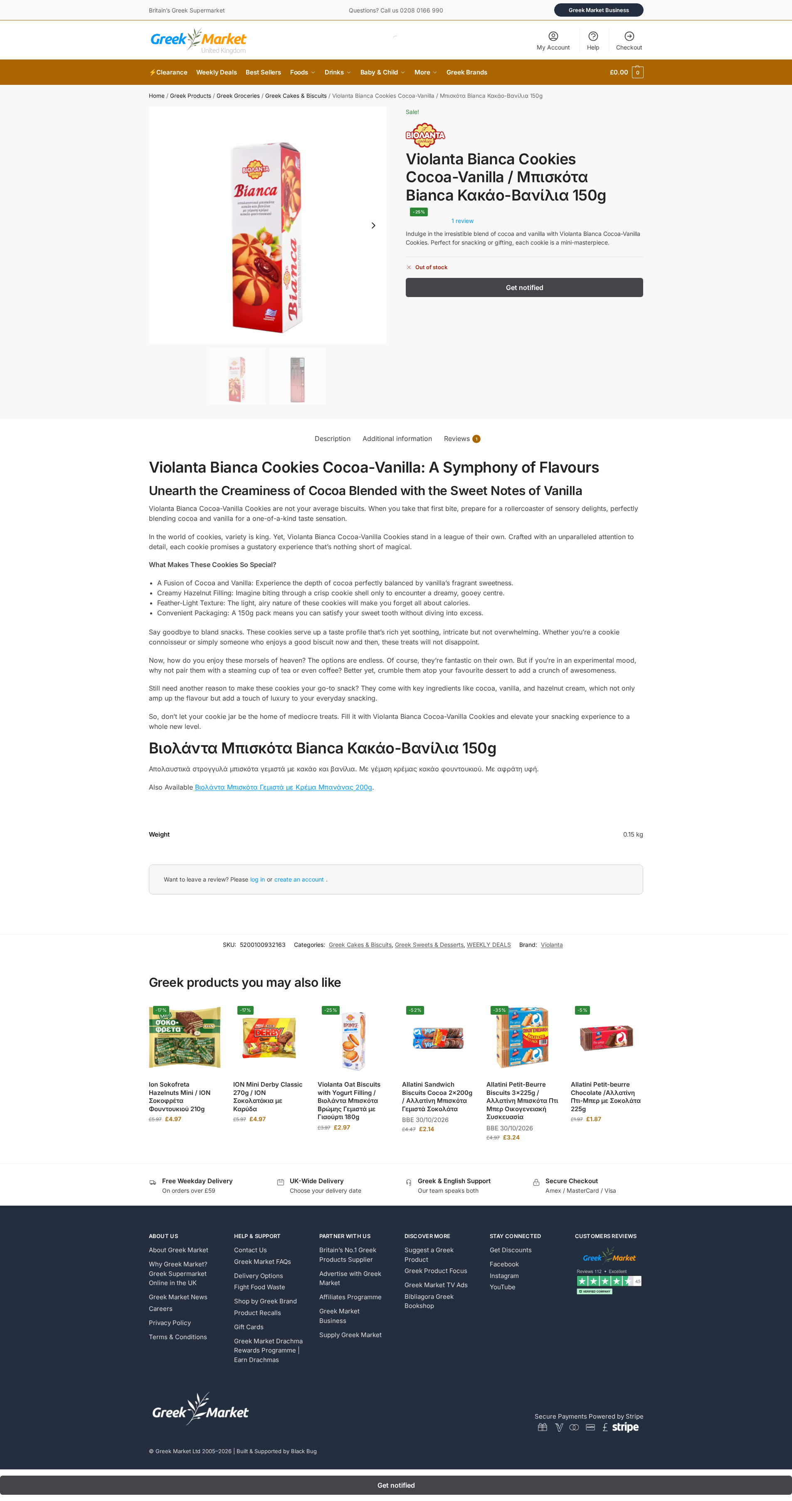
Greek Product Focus (436, 1271)
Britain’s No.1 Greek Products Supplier (347, 1254)
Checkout (629, 47)
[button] (626, 72)
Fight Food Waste (259, 1287)
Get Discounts (511, 1250)
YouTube (503, 1287)
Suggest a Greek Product (429, 1254)
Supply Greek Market (350, 1335)
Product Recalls (257, 1313)
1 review (463, 220)
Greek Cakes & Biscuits (296, 95)
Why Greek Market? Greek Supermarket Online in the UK (178, 1273)
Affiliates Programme (350, 1297)
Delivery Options (258, 1276)
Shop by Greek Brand (265, 1301)
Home (157, 95)
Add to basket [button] (185, 1136)
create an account (299, 879)
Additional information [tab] (397, 438)
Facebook (504, 1264)
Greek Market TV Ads (436, 1285)
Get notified (524, 287)
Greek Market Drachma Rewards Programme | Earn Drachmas (268, 1350)
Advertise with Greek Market (350, 1278)
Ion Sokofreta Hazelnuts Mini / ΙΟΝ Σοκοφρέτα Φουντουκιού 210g (179, 1096)
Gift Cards (249, 1327)
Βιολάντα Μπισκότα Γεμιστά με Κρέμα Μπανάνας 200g (283, 787)
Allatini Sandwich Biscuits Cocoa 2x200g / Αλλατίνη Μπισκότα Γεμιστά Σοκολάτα (437, 1096)
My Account (553, 47)
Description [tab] (332, 438)
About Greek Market (178, 1250)
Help (593, 47)
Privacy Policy (170, 1323)
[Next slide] (373, 225)
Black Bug (304, 1451)
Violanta (552, 944)
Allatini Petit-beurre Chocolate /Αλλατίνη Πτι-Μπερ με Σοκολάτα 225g (606, 1096)
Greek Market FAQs (262, 1262)
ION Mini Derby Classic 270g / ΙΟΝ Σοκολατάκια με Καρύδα (268, 1096)
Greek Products (190, 95)
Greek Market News (178, 1297)
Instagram (504, 1276)
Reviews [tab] (460, 438)
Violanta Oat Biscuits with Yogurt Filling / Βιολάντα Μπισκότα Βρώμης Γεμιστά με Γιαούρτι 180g (349, 1100)
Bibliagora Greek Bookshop (429, 1301)
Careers (161, 1309)
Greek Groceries (238, 95)
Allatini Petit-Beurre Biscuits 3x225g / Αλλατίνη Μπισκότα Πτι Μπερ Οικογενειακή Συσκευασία (522, 1100)
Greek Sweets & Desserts (429, 944)
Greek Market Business (599, 10)
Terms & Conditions (178, 1337)
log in (257, 879)
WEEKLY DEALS (489, 944)
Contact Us (250, 1250)
